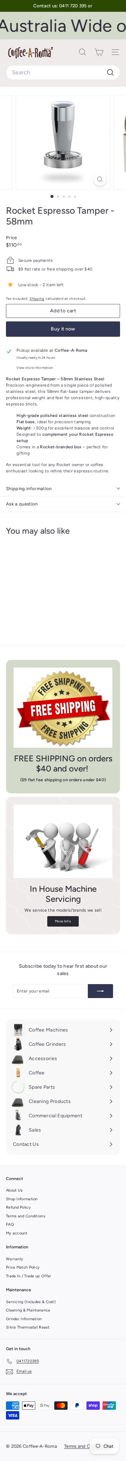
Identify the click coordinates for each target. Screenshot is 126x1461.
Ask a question (22, 504)
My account (16, 1233)
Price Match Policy (23, 1267)
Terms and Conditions (25, 1216)
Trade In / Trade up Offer (28, 1276)
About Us (14, 1190)
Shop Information (22, 1199)
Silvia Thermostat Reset (27, 1327)
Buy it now (63, 329)
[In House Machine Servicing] (63, 841)
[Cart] (99, 52)
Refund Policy (18, 1207)
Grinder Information (24, 1319)
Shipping (36, 298)
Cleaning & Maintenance (28, 1310)
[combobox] (63, 72)
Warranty (14, 1259)
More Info (63, 921)
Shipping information (29, 488)
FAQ (10, 1224)
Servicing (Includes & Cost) (31, 1302)
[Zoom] (99, 179)
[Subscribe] (100, 991)
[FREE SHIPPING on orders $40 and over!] (63, 708)
